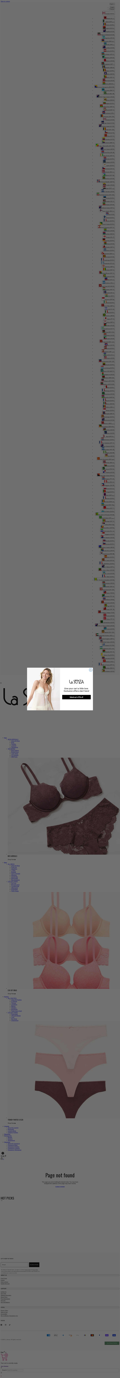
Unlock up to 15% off (76, 697)
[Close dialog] (90, 669)
